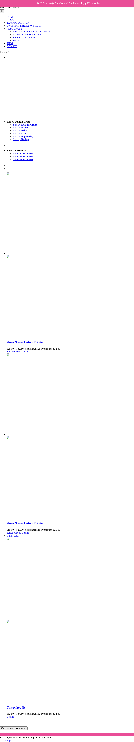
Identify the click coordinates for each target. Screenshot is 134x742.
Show (23, 153)
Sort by (25, 124)
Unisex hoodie (16, 707)
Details (25, 351)
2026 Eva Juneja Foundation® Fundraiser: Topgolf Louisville (68, 3)
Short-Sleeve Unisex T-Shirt (25, 342)
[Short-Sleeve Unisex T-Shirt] (70, 255)
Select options (14, 351)
